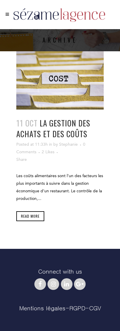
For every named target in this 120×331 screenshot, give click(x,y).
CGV (95, 308)
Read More (30, 216)
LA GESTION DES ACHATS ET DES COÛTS (53, 128)
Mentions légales (42, 308)
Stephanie (68, 144)
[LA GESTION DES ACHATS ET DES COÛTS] (60, 80)
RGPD (77, 308)
